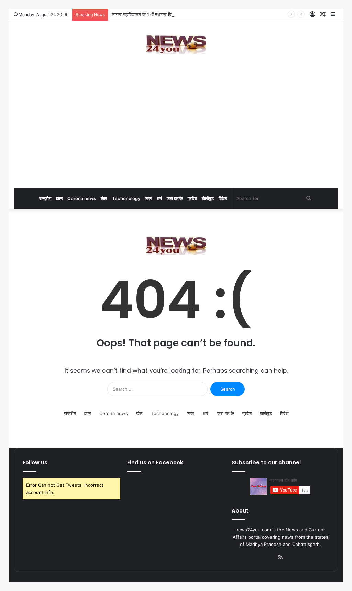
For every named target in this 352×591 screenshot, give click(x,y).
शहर (148, 198)
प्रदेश (192, 198)
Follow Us (35, 462)
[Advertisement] (176, 133)
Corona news (81, 198)
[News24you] (176, 44)
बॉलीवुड (208, 198)
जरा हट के (175, 198)
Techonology (126, 198)
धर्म (159, 198)
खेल (104, 198)
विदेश (223, 198)
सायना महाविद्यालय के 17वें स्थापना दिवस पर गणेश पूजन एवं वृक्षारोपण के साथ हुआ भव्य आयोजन (188, 14)
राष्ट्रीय (45, 198)
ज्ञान (59, 198)
